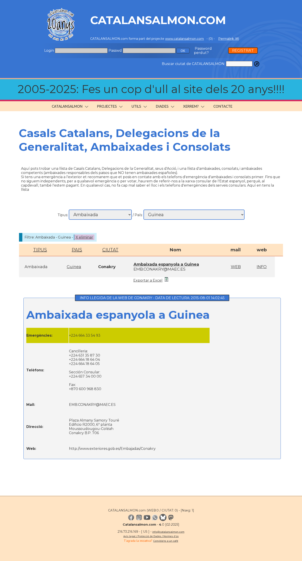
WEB (236, 266)
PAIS (77, 249)
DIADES (162, 106)
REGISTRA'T (243, 50)
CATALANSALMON (67, 106)
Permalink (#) (228, 39)
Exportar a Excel (147, 280)
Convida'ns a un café (165, 540)
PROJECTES (107, 106)
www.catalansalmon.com (184, 39)
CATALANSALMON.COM (158, 20)
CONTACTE (222, 106)
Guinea (74, 266)
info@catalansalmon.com (168, 531)
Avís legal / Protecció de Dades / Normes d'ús (151, 536)
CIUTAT (110, 249)
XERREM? (191, 106)
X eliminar (84, 237)
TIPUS (40, 249)
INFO (262, 266)
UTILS (136, 106)
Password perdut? (203, 50)
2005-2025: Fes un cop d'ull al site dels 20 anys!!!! (151, 89)
